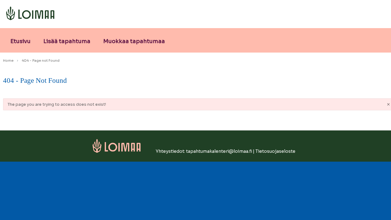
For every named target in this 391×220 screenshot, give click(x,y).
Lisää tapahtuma (66, 41)
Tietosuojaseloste (275, 151)
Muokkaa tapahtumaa (134, 41)
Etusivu (20, 41)
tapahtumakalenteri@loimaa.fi (219, 151)
